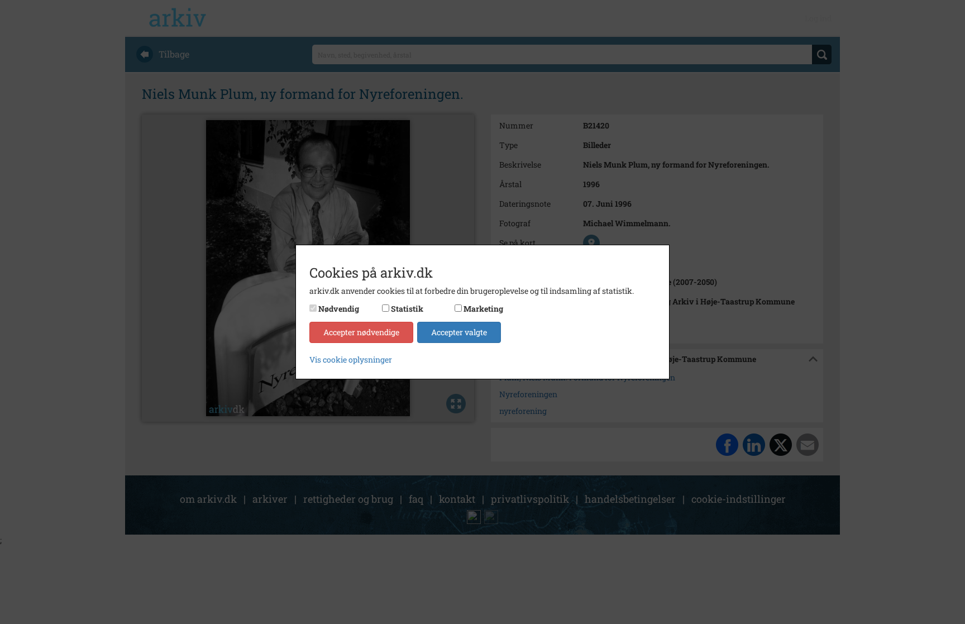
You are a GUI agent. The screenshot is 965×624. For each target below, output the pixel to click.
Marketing (483, 308)
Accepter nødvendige (361, 332)
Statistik (407, 308)
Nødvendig (338, 308)
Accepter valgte (459, 332)
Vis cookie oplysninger (350, 359)
